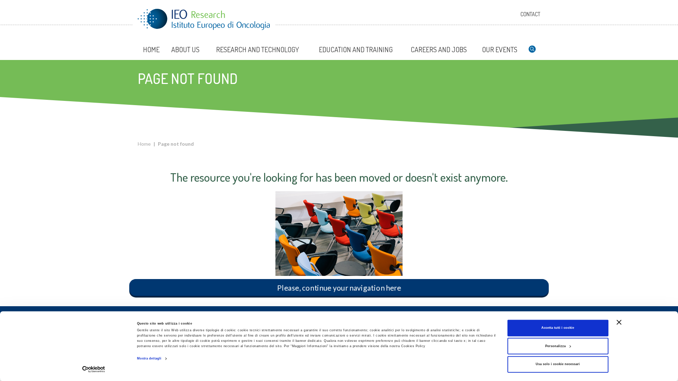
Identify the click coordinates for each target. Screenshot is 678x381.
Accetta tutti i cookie (557, 328)
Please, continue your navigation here (339, 287)
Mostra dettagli (149, 359)
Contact (530, 14)
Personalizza (555, 346)
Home (144, 144)
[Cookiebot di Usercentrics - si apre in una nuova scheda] (94, 369)
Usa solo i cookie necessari (558, 364)
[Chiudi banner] (619, 322)
